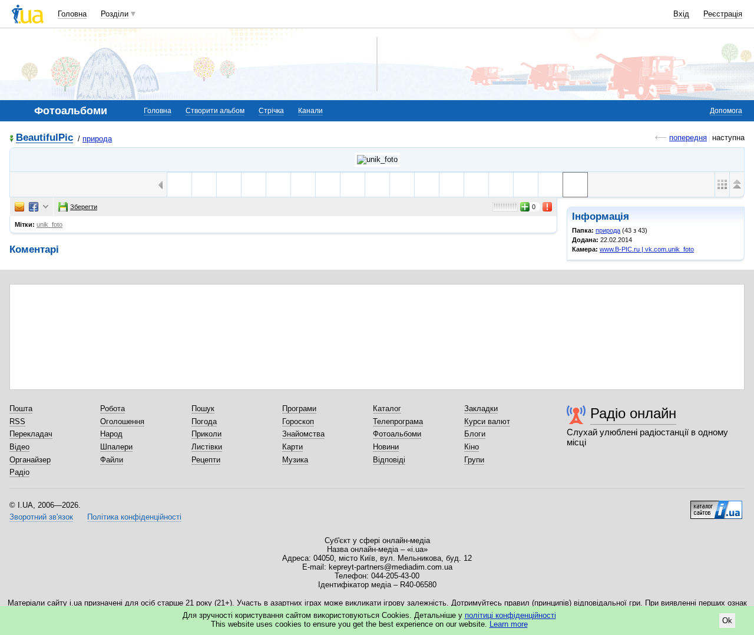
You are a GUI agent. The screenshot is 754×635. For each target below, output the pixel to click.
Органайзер (30, 459)
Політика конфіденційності (134, 516)
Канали (310, 111)
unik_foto (49, 224)
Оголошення (122, 421)
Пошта (20, 408)
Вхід (681, 13)
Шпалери (116, 446)
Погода (204, 421)
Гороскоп (298, 421)
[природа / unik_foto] (377, 160)
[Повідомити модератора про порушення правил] (548, 206)
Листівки (206, 446)
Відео (19, 446)
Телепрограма (398, 421)
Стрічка (271, 111)
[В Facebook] (33, 206)
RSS (17, 421)
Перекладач (30, 433)
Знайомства (303, 433)
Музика (295, 459)
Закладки (481, 408)
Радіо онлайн (633, 413)
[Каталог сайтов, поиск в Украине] (716, 505)
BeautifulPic (44, 138)
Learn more (509, 624)
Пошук (202, 408)
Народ (111, 433)
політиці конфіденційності (510, 615)
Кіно (471, 446)
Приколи (206, 433)
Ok (727, 620)
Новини (386, 446)
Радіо (19, 472)
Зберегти (83, 206)
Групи (474, 459)
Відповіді (389, 459)
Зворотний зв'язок (41, 516)
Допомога (726, 111)
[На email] (19, 206)
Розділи (114, 13)
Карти (292, 446)
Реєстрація (722, 13)
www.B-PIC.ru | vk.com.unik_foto (647, 249)
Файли (111, 459)
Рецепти (205, 459)
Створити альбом (215, 111)
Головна (72, 13)
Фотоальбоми (397, 433)
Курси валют (487, 421)
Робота (112, 408)
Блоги (474, 433)
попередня (688, 137)
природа (97, 138)
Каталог (387, 408)
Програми (299, 408)
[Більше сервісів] (45, 207)
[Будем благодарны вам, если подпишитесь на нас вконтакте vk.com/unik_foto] (179, 184)
